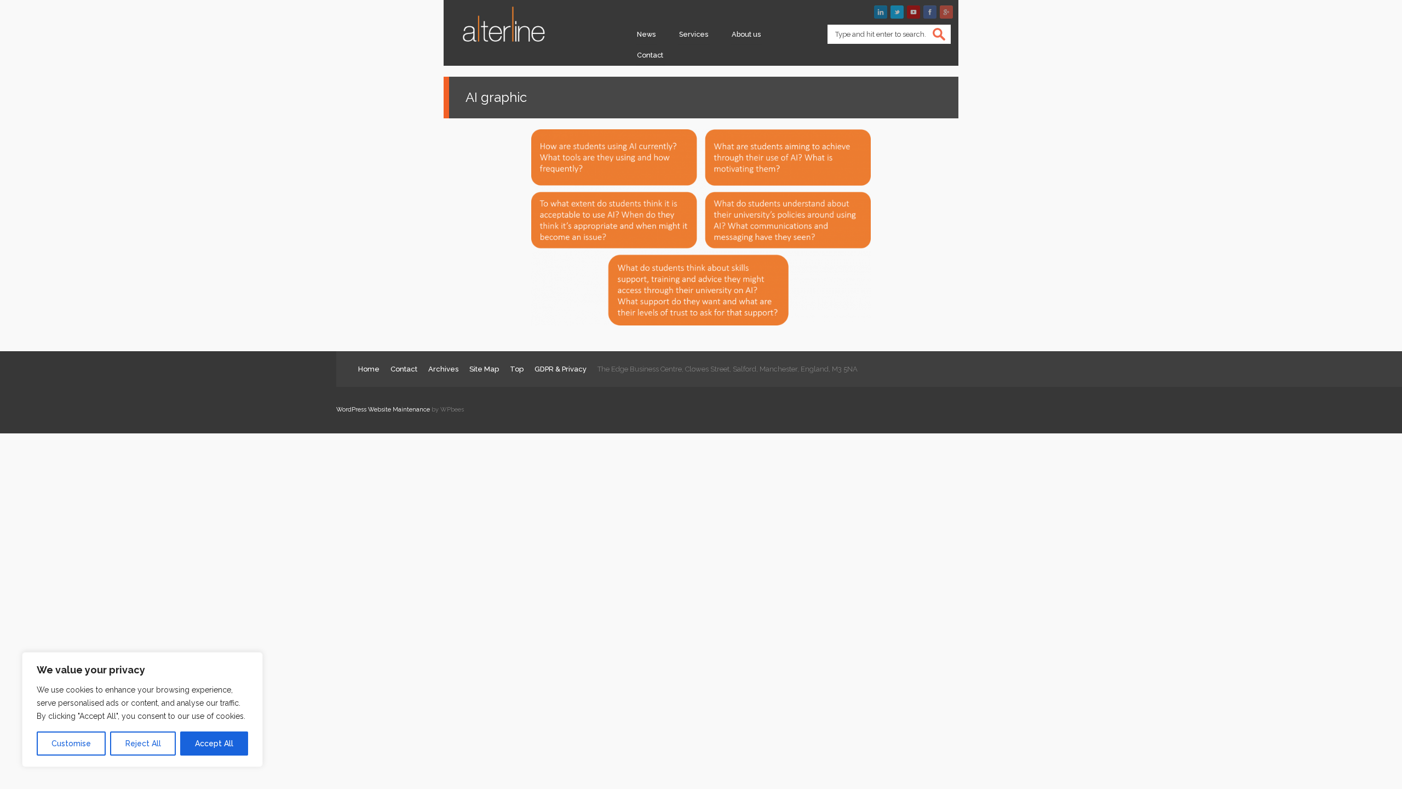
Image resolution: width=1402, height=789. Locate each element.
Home (369, 369)
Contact (650, 55)
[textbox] (889, 34)
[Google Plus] (946, 12)
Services (693, 34)
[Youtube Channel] (913, 12)
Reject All (143, 743)
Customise (71, 743)
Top (517, 369)
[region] (142, 709)
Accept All (214, 743)
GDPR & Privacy (561, 369)
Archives (443, 369)
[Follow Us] (897, 12)
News (646, 34)
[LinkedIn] (880, 12)
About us (746, 34)
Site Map (484, 369)
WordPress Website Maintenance (383, 409)
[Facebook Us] (929, 12)
